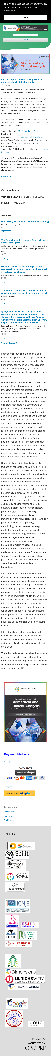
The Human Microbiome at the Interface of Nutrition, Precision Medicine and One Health (24, 291)
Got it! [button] (25, 18)
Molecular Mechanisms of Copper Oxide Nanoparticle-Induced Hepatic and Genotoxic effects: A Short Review (24, 269)
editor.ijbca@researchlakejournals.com (28, 137)
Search (25, 40)
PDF (7, 232)
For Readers (9, 812)
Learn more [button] (9, 11)
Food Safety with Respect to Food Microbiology (25, 221)
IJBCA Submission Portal (28, 131)
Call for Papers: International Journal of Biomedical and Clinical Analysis (21, 80)
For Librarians (9, 820)
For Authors (9, 816)
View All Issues (8, 343)
